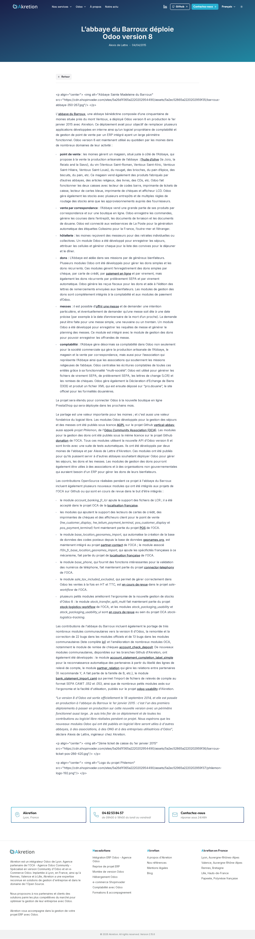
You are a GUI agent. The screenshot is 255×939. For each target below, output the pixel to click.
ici (103, 642)
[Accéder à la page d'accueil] (25, 6)
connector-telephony (159, 567)
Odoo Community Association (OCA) (130, 430)
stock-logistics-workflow (77, 607)
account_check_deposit (136, 647)
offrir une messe (107, 306)
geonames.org (153, 540)
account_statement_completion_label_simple (141, 657)
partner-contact (112, 545)
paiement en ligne (118, 273)
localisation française (122, 505)
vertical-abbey (164, 425)
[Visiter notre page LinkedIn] (165, 6)
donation (62, 440)
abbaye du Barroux (71, 114)
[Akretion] (22, 852)
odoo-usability (147, 689)
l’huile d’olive (150, 159)
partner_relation (108, 668)
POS (143, 528)
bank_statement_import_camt (76, 678)
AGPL (121, 425)
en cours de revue (135, 584)
